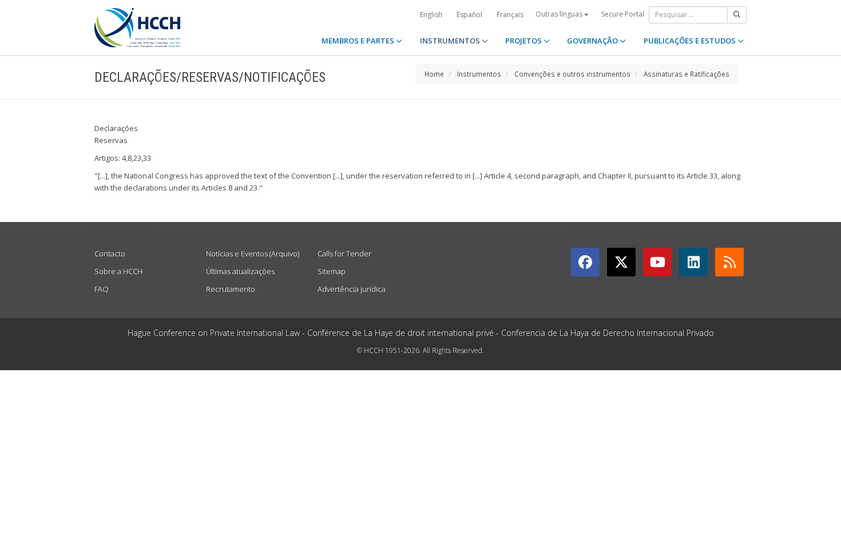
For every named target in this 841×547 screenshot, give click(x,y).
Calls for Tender (344, 253)
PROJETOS (524, 40)
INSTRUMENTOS (451, 40)
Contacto (109, 253)
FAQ (101, 289)
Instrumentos (479, 73)
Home (434, 73)
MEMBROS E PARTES (359, 40)
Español (469, 14)
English (431, 14)
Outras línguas (559, 14)
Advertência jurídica (352, 289)
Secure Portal (622, 14)
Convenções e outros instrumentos (572, 73)
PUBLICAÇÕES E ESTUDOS (690, 40)
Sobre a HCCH (118, 271)
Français (510, 14)
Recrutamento (230, 289)
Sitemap (332, 271)
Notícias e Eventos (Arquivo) (252, 253)
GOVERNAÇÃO (593, 40)
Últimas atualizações (240, 271)
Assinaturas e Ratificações (686, 73)
